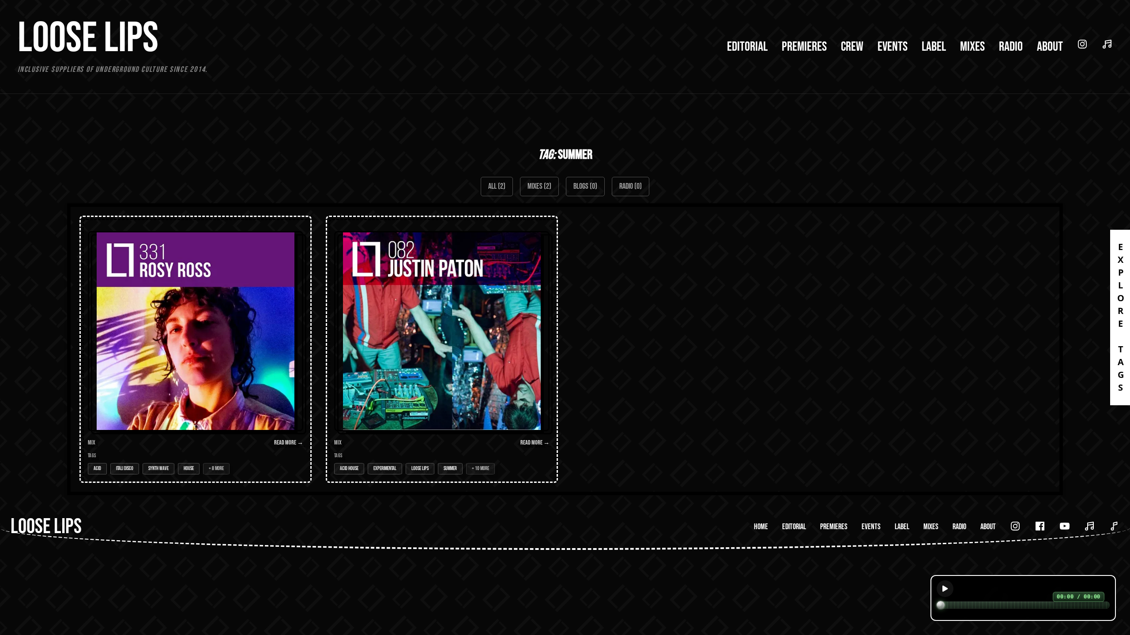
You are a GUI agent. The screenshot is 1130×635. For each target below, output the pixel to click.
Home (761, 526)
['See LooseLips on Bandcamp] (1114, 526)
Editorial (747, 47)
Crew (852, 47)
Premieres (804, 47)
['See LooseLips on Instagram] (1015, 526)
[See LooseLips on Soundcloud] (1107, 44)
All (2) (496, 186)
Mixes (972, 47)
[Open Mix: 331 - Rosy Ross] (195, 349)
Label (934, 47)
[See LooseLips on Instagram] (1082, 44)
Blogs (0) (585, 186)
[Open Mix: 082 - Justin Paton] (442, 349)
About (1050, 47)
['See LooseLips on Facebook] (1040, 526)
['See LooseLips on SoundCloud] (1089, 526)
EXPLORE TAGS (1120, 317)
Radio (1011, 47)
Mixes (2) (539, 186)
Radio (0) (630, 186)
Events (893, 47)
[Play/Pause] (945, 588)
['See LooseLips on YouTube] (1064, 526)
